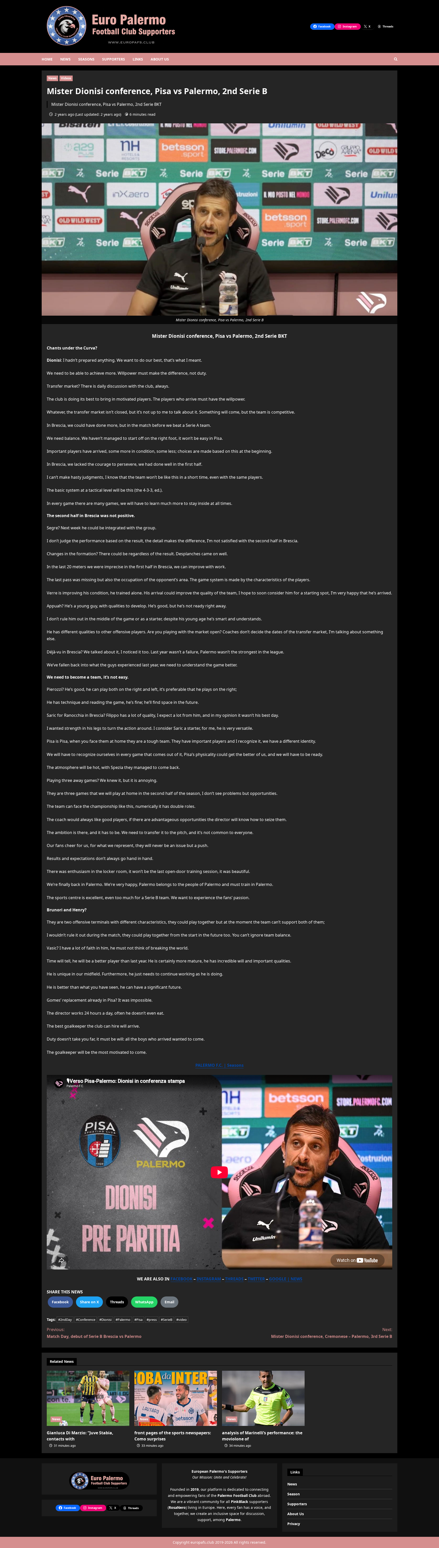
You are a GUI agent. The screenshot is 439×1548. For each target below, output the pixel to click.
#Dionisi (105, 1319)
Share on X (89, 1301)
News (52, 78)
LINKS (138, 59)
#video (181, 1319)
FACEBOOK (181, 1279)
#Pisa (138, 1319)
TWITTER (256, 1279)
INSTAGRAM (209, 1279)
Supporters (297, 1503)
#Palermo (123, 1319)
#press (152, 1319)
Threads (117, 1301)
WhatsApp (144, 1301)
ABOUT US (160, 59)
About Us (295, 1513)
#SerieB (166, 1319)
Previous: (94, 1333)
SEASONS (86, 59)
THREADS (234, 1279)
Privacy (293, 1523)
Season (293, 1494)
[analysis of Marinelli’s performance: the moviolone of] (263, 1398)
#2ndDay (65, 1319)
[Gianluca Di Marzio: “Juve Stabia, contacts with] (88, 1398)
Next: (331, 1333)
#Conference (85, 1319)
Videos (66, 78)
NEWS (65, 59)
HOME (47, 59)
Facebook (60, 1301)
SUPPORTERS (113, 59)
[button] (395, 59)
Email (169, 1301)
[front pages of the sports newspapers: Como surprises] (175, 1398)
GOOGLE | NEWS (285, 1279)
